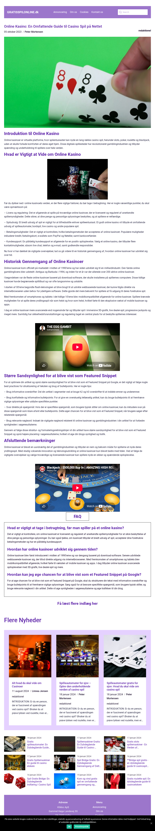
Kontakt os (97, 12)
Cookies (84, 12)
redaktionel (145, 30)
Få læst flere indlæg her (77, 603)
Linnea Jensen (40, 691)
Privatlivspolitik (81, 827)
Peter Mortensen (34, 31)
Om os (73, 12)
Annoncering (60, 12)
